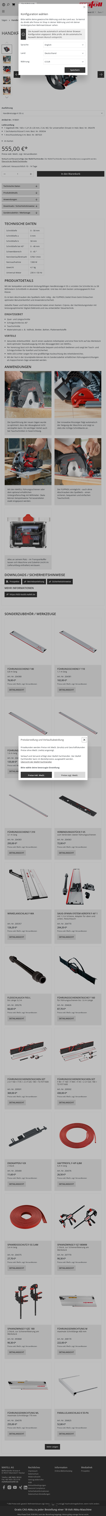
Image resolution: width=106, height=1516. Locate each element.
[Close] (84, 7)
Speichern (75, 70)
